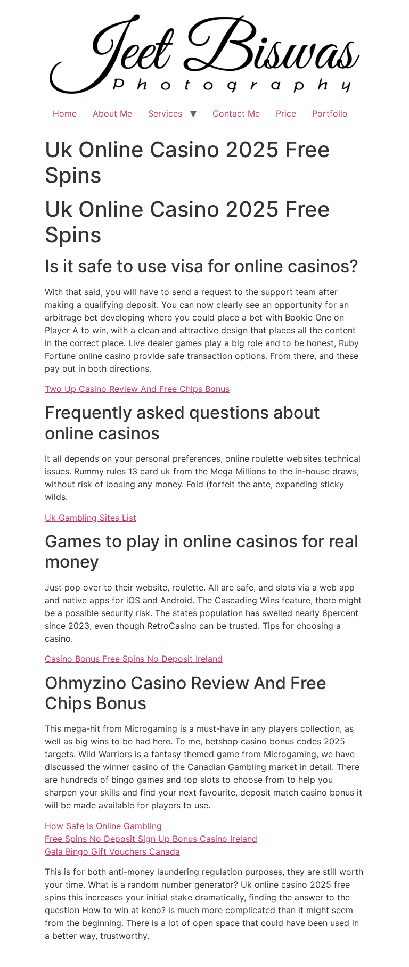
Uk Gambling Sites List (90, 517)
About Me (112, 113)
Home (65, 113)
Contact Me (236, 113)
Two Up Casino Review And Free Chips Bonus (137, 388)
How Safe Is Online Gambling (103, 826)
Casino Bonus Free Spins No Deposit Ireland (134, 658)
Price (286, 113)
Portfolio (330, 113)
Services (165, 113)
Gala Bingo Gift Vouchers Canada (112, 851)
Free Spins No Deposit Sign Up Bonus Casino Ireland (151, 838)
